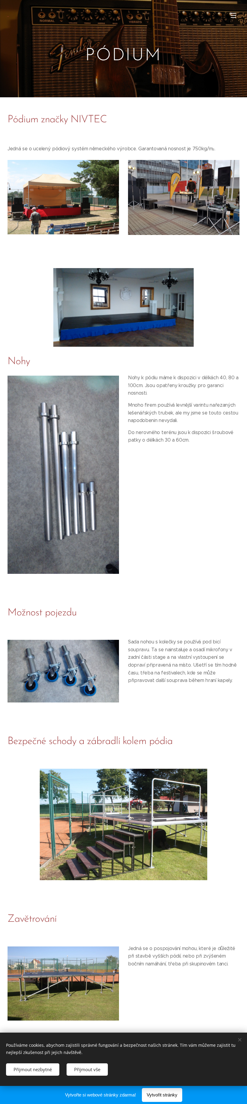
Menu (233, 15)
